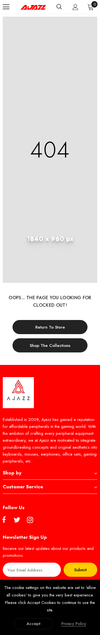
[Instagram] (30, 520)
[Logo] (33, 7)
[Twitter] (17, 520)
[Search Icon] (59, 7)
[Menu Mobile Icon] (6, 7)
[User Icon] (75, 7)
